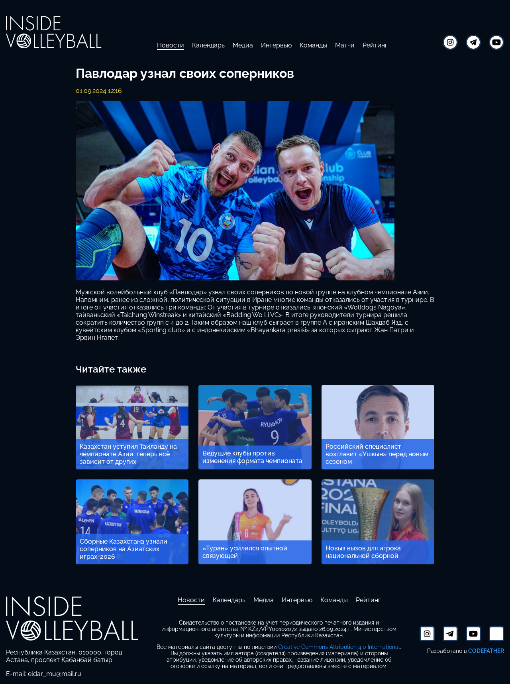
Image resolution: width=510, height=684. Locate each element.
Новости (170, 45)
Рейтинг (375, 45)
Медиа (243, 45)
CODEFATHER (486, 650)
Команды (313, 45)
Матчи (345, 45)
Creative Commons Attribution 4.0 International (339, 647)
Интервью (276, 45)
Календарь (208, 45)
